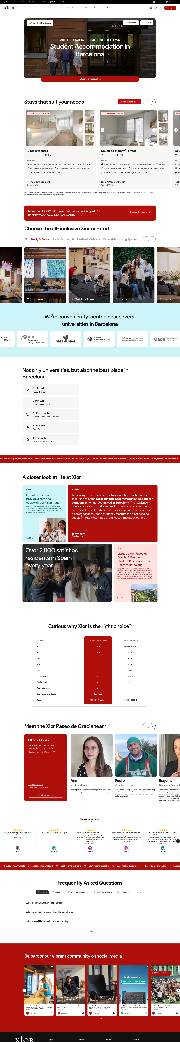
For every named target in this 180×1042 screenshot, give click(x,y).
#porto (76, 1007)
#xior (73, 1007)
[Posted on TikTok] (83, 1013)
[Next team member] (153, 726)
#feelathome (60, 1008)
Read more (120, 598)
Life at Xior (84, 8)
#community (72, 1008)
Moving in (43, 892)
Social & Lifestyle (63, 239)
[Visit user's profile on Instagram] (28, 1013)
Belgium (50, 1040)
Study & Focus (39, 239)
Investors (159, 2)
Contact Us (111, 8)
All (25, 239)
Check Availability (128, 102)
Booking (139, 892)
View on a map (132, 23)
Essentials (109, 239)
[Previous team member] (146, 726)
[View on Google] (17, 848)
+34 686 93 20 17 (35, 784)
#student (66, 1008)
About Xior (80, 1040)
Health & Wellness (88, 239)
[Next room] (153, 102)
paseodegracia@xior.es (38, 787)
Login (159, 8)
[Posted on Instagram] (51, 1013)
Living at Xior (124, 892)
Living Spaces (128, 239)
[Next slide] (153, 239)
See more (90, 932)
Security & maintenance (79, 892)
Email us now (44, 795)
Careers (171, 2)
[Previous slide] (146, 239)
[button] (29, 130)
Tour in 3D (148, 23)
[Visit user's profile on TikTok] (59, 1013)
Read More (29, 538)
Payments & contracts (104, 892)
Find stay (169, 8)
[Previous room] (146, 102)
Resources (97, 8)
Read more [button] (17, 837)
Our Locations (70, 8)
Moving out (59, 892)
